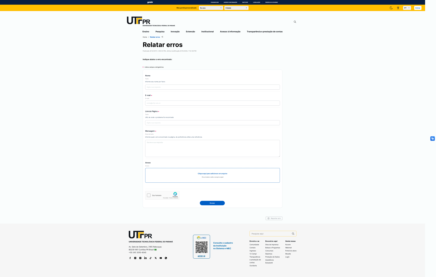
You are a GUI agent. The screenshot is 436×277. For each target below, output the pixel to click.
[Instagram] (140, 258)
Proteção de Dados (272, 257)
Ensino (145, 31)
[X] (155, 258)
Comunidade (254, 245)
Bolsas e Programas (272, 248)
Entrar (417, 8)
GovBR (150, 2)
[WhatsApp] (166, 258)
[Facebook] (130, 258)
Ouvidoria (253, 266)
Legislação (256, 2)
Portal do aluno (290, 251)
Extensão (190, 31)
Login (287, 257)
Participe (245, 2)
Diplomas (268, 254)
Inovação (175, 31)
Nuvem (288, 245)
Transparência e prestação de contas (265, 31)
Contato (252, 248)
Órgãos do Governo (271, 2)
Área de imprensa (271, 245)
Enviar (212, 203)
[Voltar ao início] (141, 235)
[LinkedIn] (145, 258)
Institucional (207, 31)
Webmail (288, 248)
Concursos (269, 251)
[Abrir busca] (295, 22)
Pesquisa (160, 31)
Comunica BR (215, 2)
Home (145, 37)
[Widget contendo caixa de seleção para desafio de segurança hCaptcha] (162, 195)
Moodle (288, 254)
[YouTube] (160, 258)
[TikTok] (150, 258)
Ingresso (253, 251)
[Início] (151, 22)
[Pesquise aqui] (293, 233)
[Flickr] (135, 258)
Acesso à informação (230, 2)
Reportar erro (276, 218)
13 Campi (253, 254)
